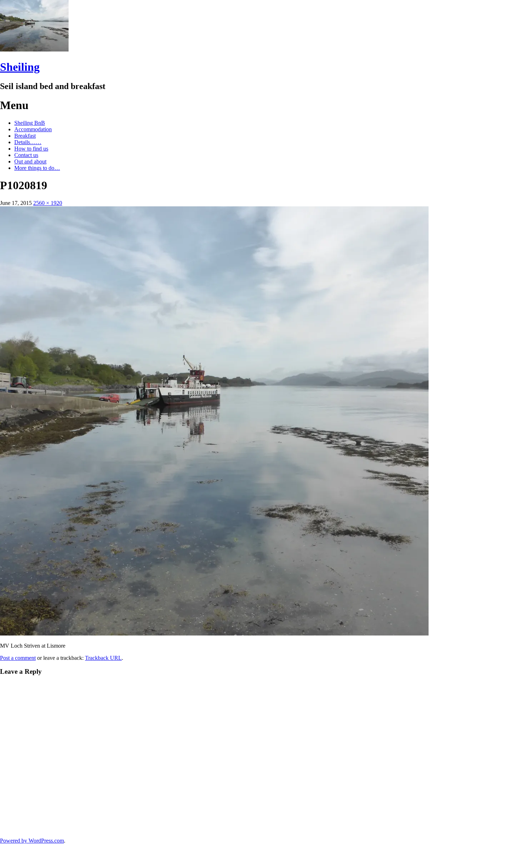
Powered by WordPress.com (32, 841)
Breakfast (25, 136)
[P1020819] (214, 633)
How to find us (31, 149)
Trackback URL (103, 658)
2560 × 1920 (47, 203)
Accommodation (33, 129)
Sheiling (20, 66)
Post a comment (18, 658)
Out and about (30, 161)
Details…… (27, 142)
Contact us (26, 155)
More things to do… (37, 168)
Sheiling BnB (29, 123)
